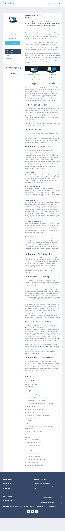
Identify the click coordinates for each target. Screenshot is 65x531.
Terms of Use (52, 506)
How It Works (24, 3)
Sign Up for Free (51, 3)
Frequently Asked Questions (42, 483)
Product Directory (39, 491)
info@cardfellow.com (47, 502)
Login (59, 3)
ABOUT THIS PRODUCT (9, 51)
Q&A (7, 55)
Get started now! (48, 497)
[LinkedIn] (36, 511)
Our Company (7, 486)
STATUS (27, 379)
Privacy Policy (41, 506)
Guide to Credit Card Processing (43, 486)
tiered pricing (55, 338)
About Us (32, 3)
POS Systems (29, 18)
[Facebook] (28, 511)
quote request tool (46, 346)
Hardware (28, 437)
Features (28, 390)
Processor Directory (9, 500)
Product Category (31, 384)
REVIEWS (9, 58)
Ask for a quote (12, 43)
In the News (6, 488)
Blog (38, 3)
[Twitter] (32, 511)
